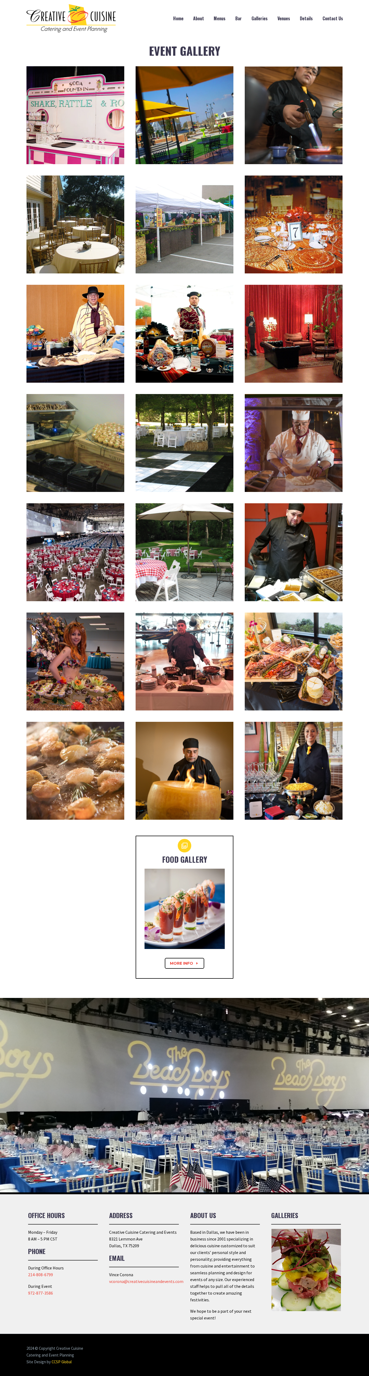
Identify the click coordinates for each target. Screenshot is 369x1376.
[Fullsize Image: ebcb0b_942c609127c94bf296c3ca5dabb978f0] (294, 224)
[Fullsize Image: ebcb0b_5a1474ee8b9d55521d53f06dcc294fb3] (184, 115)
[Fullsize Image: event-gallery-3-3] (294, 334)
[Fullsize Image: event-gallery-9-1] (75, 771)
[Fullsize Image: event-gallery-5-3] (184, 443)
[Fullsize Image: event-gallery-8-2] (75, 661)
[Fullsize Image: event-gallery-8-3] (184, 661)
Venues (283, 18)
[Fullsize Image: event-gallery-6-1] (184, 552)
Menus (220, 18)
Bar (238, 18)
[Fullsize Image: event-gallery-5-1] (75, 552)
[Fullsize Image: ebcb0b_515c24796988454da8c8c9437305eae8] (75, 224)
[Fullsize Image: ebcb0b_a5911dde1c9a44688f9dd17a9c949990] (75, 334)
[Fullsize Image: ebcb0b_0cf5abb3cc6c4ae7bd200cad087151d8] (75, 115)
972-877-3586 (40, 1293)
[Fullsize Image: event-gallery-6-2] (294, 443)
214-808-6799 (40, 1274)
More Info (184, 963)
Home (178, 18)
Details (306, 18)
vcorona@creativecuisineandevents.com (146, 1281)
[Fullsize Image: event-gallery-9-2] (184, 771)
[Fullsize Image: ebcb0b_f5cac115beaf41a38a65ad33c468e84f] (184, 334)
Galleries (259, 18)
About (198, 18)
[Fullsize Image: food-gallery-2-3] (294, 115)
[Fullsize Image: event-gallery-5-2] (75, 443)
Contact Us (333, 18)
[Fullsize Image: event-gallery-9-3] (294, 771)
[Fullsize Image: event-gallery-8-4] (294, 661)
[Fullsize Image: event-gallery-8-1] (294, 552)
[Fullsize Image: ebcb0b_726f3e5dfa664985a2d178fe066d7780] (184, 224)
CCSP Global (62, 1361)
